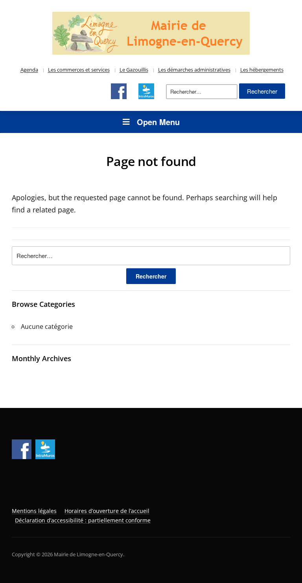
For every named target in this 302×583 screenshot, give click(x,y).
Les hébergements (262, 69)
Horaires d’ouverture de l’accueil (106, 511)
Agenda (29, 69)
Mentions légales (34, 511)
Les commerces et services (79, 69)
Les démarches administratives (194, 69)
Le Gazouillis (134, 69)
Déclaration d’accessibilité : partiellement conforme (83, 520)
